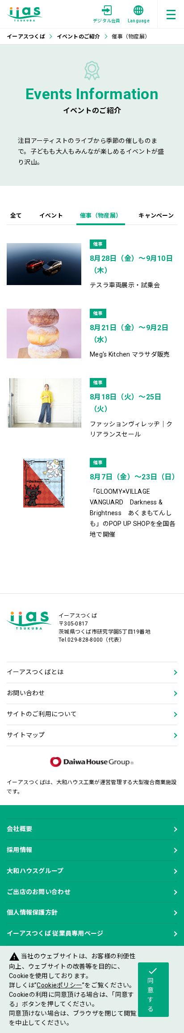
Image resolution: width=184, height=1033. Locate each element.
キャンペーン (156, 215)
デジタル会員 (107, 20)
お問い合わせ (26, 693)
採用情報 (19, 849)
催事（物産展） (100, 215)
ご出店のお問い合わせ (39, 891)
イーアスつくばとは (35, 672)
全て (16, 215)
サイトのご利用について (42, 714)
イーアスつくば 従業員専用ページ (55, 933)
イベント (51, 215)
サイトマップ (26, 735)
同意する (152, 989)
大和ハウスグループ (35, 870)
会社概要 (19, 828)
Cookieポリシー (59, 985)
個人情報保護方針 (32, 912)
